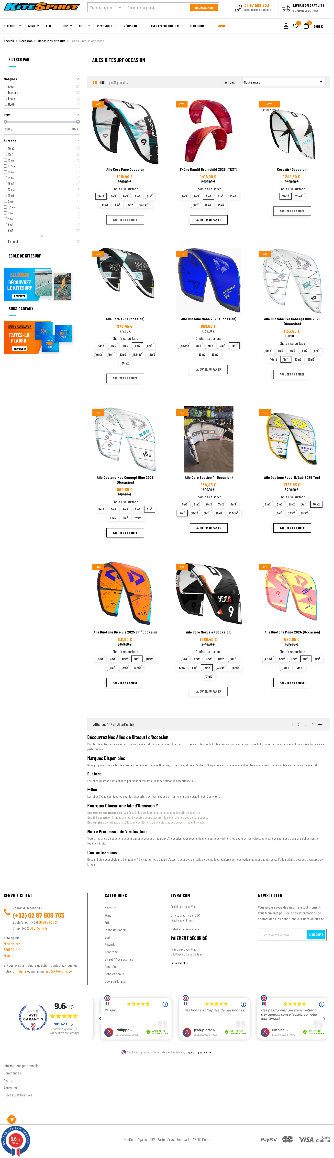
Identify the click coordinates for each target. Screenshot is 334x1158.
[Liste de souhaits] (296, 26)
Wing (108, 915)
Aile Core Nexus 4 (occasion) (209, 632)
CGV (152, 1139)
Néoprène (111, 951)
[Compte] (325, 15)
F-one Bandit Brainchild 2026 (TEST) (208, 169)
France (8, 955)
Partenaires (165, 1139)
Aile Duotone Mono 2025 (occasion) (208, 318)
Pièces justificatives (18, 1095)
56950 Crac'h (13, 949)
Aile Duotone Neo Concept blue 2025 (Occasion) (125, 479)
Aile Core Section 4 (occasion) (209, 477)
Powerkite (111, 944)
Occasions (112, 966)
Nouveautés (284, 82)
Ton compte (12, 1058)
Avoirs (8, 1080)
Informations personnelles (22, 1065)
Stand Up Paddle (116, 929)
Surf (107, 937)
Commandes (12, 1073)
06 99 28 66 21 (47, 922)
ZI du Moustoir (13, 943)
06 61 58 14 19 (38, 928)
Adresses (10, 1087)
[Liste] (103, 82)
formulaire (19, 971)
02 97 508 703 (46, 915)
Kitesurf (110, 907)
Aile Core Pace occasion (125, 169)
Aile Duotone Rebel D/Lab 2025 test (292, 477)
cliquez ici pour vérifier (199, 1052)
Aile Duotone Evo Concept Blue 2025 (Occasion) (292, 321)
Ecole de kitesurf (116, 981)
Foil (107, 922)
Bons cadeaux (114, 973)
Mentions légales (135, 1139)
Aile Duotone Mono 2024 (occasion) (292, 632)
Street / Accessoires (119, 959)
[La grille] (95, 82)
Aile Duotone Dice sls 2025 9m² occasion (125, 632)
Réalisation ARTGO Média (193, 1139)
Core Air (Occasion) (292, 169)
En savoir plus (179, 963)
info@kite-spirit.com (60, 971)
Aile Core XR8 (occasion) (125, 318)
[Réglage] (285, 26)
